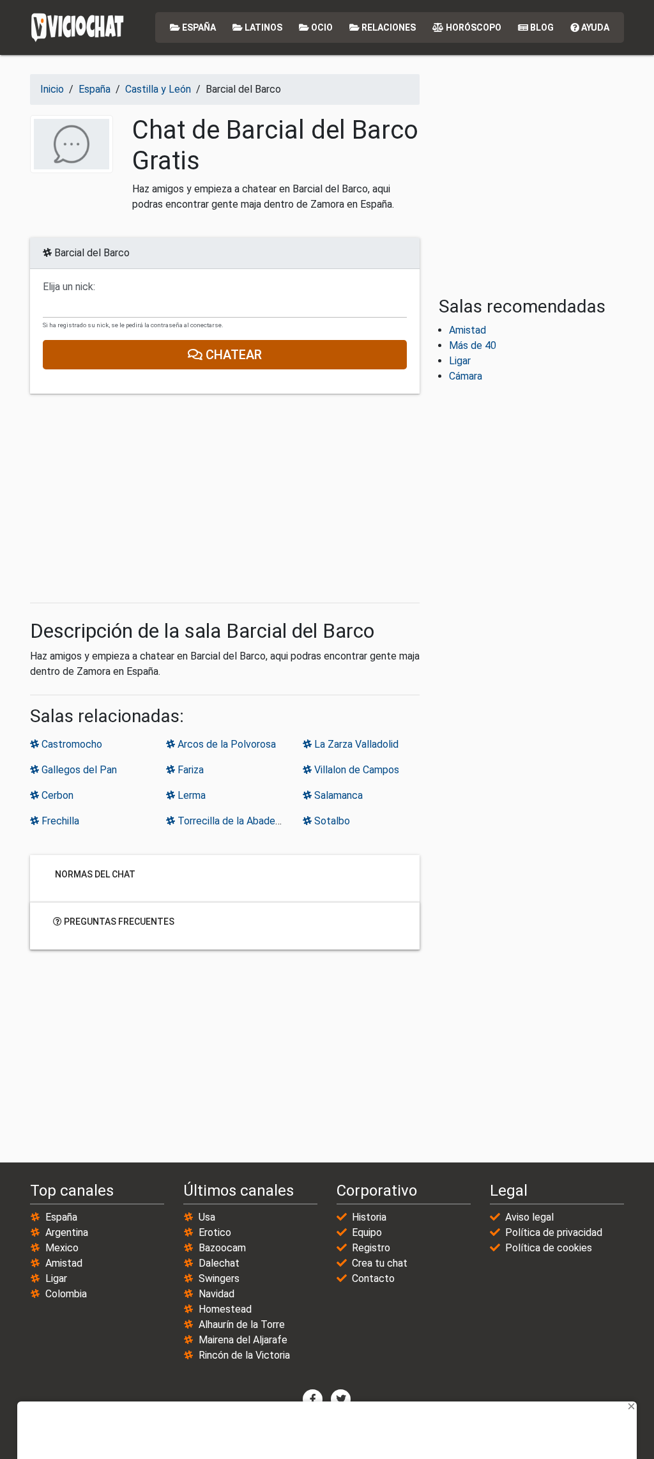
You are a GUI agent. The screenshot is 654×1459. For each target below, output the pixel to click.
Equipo (367, 1232)
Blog (541, 27)
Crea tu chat (379, 1263)
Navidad (216, 1294)
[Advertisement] (225, 498)
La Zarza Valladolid (355, 744)
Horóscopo (472, 27)
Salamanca (337, 795)
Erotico (215, 1232)
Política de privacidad (553, 1232)
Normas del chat (94, 874)
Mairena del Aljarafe (243, 1340)
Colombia (66, 1294)
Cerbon (56, 795)
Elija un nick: (69, 287)
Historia (369, 1217)
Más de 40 (472, 345)
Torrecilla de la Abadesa (230, 821)
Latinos (262, 27)
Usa (207, 1217)
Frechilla (59, 821)
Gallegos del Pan (78, 770)
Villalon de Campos (355, 770)
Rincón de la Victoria (244, 1355)
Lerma (190, 795)
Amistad (467, 330)
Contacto (373, 1278)
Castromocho (70, 744)
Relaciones (388, 27)
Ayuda (594, 27)
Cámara (465, 376)
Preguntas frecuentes (118, 921)
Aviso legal (529, 1217)
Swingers (219, 1278)
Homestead (225, 1309)
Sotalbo (331, 821)
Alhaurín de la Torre (242, 1324)
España (198, 27)
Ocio (321, 27)
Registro (371, 1248)
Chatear (232, 354)
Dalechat (219, 1263)
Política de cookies (548, 1248)
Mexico (62, 1248)
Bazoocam (222, 1248)
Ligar (460, 361)
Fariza (189, 770)
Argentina (66, 1232)
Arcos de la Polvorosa (225, 744)
